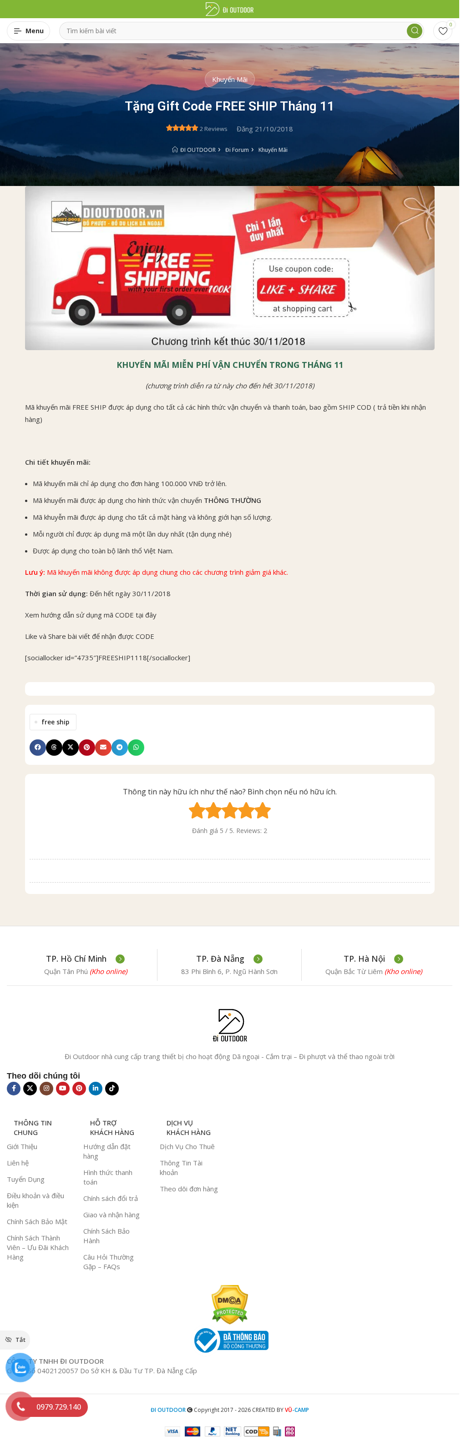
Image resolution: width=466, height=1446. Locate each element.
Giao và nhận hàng (111, 1214)
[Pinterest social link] (79, 1088)
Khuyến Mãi (230, 79)
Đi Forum (237, 150)
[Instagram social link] (46, 1088)
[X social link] (30, 1088)
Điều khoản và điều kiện (35, 1200)
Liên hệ (18, 1162)
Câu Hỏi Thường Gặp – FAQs (108, 1261)
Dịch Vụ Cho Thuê (187, 1146)
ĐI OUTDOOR (198, 150)
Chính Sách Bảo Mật (37, 1221)
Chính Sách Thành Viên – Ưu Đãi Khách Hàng (38, 1247)
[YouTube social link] (63, 1088)
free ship (55, 722)
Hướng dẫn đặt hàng (107, 1151)
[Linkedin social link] (95, 1088)
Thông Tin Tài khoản (181, 1167)
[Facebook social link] (13, 1088)
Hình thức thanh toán (107, 1177)
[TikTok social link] (112, 1088)
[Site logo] (229, 8)
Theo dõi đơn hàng (189, 1188)
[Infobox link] (85, 959)
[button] (38, 747)
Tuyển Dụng (26, 1179)
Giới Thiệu (22, 1146)
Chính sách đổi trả (110, 1198)
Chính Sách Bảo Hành (106, 1235)
